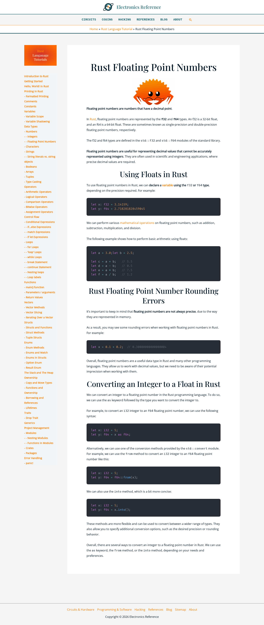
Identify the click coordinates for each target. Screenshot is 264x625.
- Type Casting (32, 181)
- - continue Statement (37, 267)
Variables (29, 111)
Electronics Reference (139, 7)
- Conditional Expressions (39, 222)
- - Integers (30, 136)
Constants (30, 106)
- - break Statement (35, 262)
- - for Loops (31, 247)
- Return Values (33, 297)
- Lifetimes (30, 407)
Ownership (31, 377)
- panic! (28, 463)
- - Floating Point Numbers (40, 141)
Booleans (31, 166)
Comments (30, 101)
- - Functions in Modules (38, 443)
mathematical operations (137, 223)
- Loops (28, 242)
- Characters (31, 146)
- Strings (29, 151)
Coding (107, 19)
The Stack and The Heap (38, 372)
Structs (28, 322)
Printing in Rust (33, 91)
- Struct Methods (34, 332)
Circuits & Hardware (80, 610)
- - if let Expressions (36, 237)
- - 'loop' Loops (32, 252)
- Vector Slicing (33, 312)
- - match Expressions (37, 232)
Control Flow (31, 217)
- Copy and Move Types (38, 382)
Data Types (31, 126)
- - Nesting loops (34, 272)
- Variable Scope (34, 116)
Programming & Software (114, 610)
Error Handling (33, 458)
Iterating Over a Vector (39, 317)
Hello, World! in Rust (36, 86)
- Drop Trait (31, 418)
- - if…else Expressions (37, 227)
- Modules (30, 433)
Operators (30, 186)
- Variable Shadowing (37, 121)
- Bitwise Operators (35, 207)
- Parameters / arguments (39, 292)
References (146, 19)
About (177, 19)
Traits (27, 413)
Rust (40, 51)
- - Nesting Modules (36, 438)
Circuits (89, 19)
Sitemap (180, 610)
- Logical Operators (35, 196)
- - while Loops (33, 257)
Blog (164, 19)
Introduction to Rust (36, 76)
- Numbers (30, 131)
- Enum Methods (34, 347)
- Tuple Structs (33, 337)
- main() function (34, 287)
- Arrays (29, 171)
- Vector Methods (34, 307)
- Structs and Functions (38, 327)
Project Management (36, 428)
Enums (28, 342)
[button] (190, 20)
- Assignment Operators (38, 212)
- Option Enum (33, 362)
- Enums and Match (36, 352)
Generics (29, 423)
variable (167, 185)
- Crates (29, 448)
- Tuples (29, 176)
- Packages (30, 453)
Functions (30, 282)
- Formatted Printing (36, 96)
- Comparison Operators (38, 201)
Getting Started (33, 81)
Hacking (124, 19)
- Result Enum (32, 367)
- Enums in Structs (35, 357)
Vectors (28, 302)
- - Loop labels (32, 277)
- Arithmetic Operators (37, 191)
